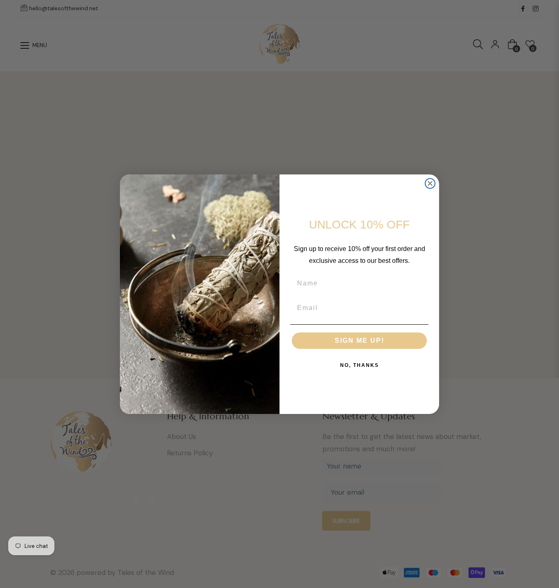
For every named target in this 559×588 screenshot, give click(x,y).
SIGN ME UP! (359, 340)
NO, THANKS (359, 365)
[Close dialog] (430, 183)
